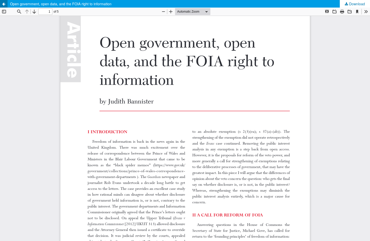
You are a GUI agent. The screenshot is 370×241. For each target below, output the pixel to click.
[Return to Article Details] (4, 4)
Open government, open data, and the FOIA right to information (61, 3)
